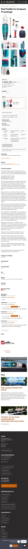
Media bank (4, 536)
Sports (3, 6)
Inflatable (3, 257)
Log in (3, 515)
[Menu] (1, 2)
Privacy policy (4, 522)
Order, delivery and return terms (8, 507)
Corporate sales (5, 470)
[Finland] (26, 2)
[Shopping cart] (23, 2)
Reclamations (4, 498)
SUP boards (13, 6)
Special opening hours (6, 450)
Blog (3, 529)
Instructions (4, 501)
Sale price (4, 79)
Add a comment (5, 330)
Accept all (15, 545)
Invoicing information (6, 473)
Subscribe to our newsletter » (9, 485)
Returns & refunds (5, 494)
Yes (2, 262)
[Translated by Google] (6, 307)
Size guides (4, 533)
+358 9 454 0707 (7, 457)
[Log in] (21, 2)
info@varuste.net (5, 459)
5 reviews (17, 164)
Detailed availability (5, 158)
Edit (11, 545)
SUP (8, 6)
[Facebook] (2, 481)
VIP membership (5, 518)
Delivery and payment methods (8, 504)
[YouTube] (8, 481)
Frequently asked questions (7, 467)
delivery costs (19, 82)
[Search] (19, 2)
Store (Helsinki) (6, 115)
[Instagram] (5, 481)
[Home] (9, 2)
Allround (3, 273)
